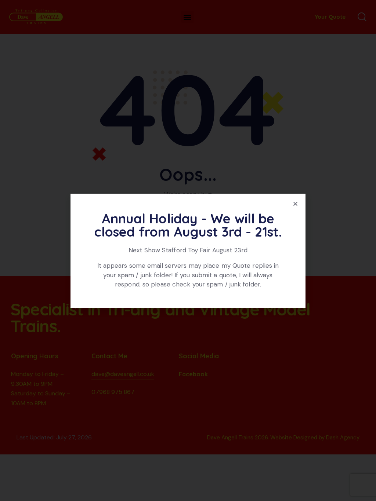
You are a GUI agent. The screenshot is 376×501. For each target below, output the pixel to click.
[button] (295, 203)
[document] (188, 250)
